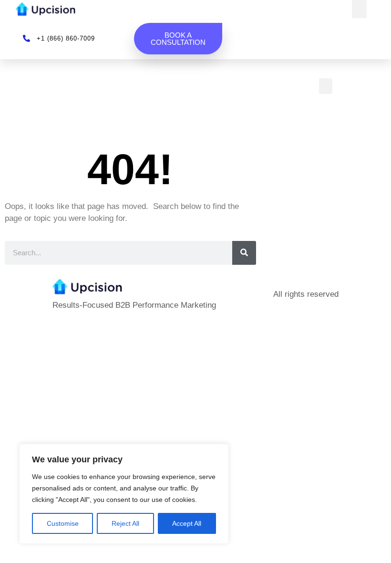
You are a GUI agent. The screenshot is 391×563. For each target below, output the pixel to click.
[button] (359, 9)
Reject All (125, 523)
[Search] (244, 253)
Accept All (186, 523)
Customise (63, 523)
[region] (124, 494)
